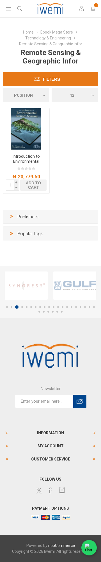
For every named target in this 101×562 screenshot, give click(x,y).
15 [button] (71, 307)
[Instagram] (62, 490)
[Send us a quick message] (89, 548)
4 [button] (22, 307)
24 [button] (53, 312)
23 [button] (48, 312)
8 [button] (40, 307)
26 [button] (62, 312)
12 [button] (58, 307)
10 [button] (49, 307)
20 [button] (94, 307)
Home (28, 32)
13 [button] (62, 307)
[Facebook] (50, 490)
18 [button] (85, 307)
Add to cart (33, 185)
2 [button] (11, 307)
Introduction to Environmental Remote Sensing (26, 161)
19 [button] (89, 307)
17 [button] (80, 307)
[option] (26, 285)
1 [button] (7, 307)
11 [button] (53, 307)
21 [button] (39, 312)
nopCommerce (61, 545)
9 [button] (44, 307)
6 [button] (31, 307)
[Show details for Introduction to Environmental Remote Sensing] (26, 129)
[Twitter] (39, 490)
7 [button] (35, 307)
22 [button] (44, 312)
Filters (51, 79)
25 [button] (57, 312)
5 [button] (26, 307)
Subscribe (79, 401)
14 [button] (67, 307)
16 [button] (76, 307)
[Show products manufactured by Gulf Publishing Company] (74, 285)
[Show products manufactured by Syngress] (26, 285)
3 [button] (17, 307)
